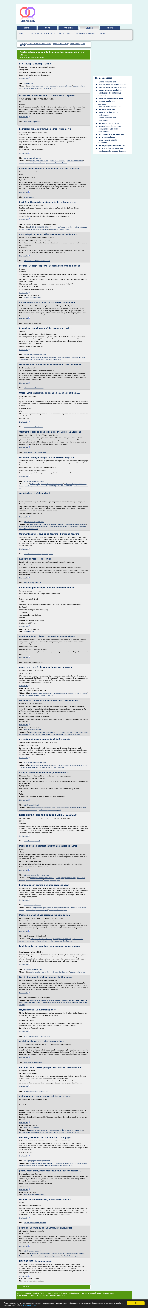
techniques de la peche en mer (111, 134)
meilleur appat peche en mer (39, 86)
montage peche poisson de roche (112, 151)
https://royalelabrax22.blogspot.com (37, 1036)
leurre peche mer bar (64, 732)
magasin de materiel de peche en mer (37, 229)
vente (110, 28)
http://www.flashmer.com (33, 1062)
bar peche (45, 972)
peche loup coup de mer (53, 1132)
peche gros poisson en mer (29, 695)
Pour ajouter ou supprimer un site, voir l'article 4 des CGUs (41, 1295)
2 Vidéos (32, 57)
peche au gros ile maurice (78, 693)
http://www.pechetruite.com (34, 1194)
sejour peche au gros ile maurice (58, 693)
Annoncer (92, 33)
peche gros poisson (48, 695)
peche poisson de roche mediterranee (41, 939)
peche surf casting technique (39, 1130)
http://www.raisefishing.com (34, 481)
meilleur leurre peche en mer (110, 107)
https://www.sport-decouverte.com (36, 875)
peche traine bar (35, 972)
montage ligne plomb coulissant (40, 1253)
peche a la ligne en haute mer (111, 148)
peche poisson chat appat (75, 161)
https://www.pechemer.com (33, 388)
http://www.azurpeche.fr (32, 1251)
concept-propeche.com (32, 297)
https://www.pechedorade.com (35, 355)
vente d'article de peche (63, 227)
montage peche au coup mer (58, 910)
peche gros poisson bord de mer (42, 878)
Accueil (22, 33)
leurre (89, 28)
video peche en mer (50, 88)
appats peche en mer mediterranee (61, 86)
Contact (102, 33)
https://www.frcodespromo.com (35, 1223)
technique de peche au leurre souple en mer (46, 484)
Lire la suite (23, 78)
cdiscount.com (29, 197)
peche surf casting (63, 908)
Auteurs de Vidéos (54, 33)
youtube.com (28, 83)
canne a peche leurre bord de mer (31, 1132)
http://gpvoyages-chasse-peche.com (37, 1161)
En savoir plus (29, 1305)
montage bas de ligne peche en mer (43, 908)
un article (80, 33)
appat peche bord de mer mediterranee (108, 113)
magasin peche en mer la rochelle (59, 229)
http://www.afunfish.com (32, 729)
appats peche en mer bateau (110, 90)
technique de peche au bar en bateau (49, 734)
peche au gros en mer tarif (34, 880)
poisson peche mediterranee (62, 939)
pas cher (68, 28)
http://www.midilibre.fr (31, 805)
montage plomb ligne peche (50, 1256)
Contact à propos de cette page (101, 1293)
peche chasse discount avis (110, 126)
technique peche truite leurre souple (36, 486)
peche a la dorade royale (56, 767)
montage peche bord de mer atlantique (110, 102)
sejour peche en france (34, 1165)
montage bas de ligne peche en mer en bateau (45, 1000)
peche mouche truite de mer (56, 163)
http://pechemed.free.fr (32, 1127)
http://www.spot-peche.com (34, 522)
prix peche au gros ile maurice (38, 693)
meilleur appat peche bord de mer (75, 524)
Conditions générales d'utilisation (53, 1293)
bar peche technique (72, 734)
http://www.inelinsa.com (32, 158)
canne (47, 28)
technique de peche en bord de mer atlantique (33, 526)
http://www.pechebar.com (33, 969)
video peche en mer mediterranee (32, 88)
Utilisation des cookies (78, 1293)
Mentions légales (32, 1293)
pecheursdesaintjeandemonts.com (36, 1091)
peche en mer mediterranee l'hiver (36, 941)
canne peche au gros (52, 880)
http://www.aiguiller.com (32, 905)
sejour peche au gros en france (66, 1163)
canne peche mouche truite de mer (32, 163)
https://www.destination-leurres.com (37, 261)
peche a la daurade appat (36, 359)
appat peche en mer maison (57, 160)
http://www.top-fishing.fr (32, 583)
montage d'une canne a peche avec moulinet (46, 524)
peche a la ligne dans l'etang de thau (40, 807)
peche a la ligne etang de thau (60, 807)
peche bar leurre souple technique (42, 732)
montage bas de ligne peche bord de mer (65, 1253)
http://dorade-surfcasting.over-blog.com (38, 554)
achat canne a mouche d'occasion (107, 141)
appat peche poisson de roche (111, 98)
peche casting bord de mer (70, 1132)
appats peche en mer (78, 972)
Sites (42, 33)
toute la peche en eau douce (41, 227)
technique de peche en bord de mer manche (64, 526)
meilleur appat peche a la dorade (40, 357)
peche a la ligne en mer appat (50, 810)
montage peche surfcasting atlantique (109, 94)
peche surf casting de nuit (109, 123)
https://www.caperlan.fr (32, 121)
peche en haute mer (107, 109)
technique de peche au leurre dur (42, 1163)
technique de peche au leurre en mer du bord (66, 1130)
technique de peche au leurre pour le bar (58, 1165)
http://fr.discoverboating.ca (33, 427)
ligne (26, 28)
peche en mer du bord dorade (36, 767)
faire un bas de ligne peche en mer (33, 1002)
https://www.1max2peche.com (35, 452)
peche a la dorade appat (53, 359)
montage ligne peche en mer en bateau (59, 1002)
